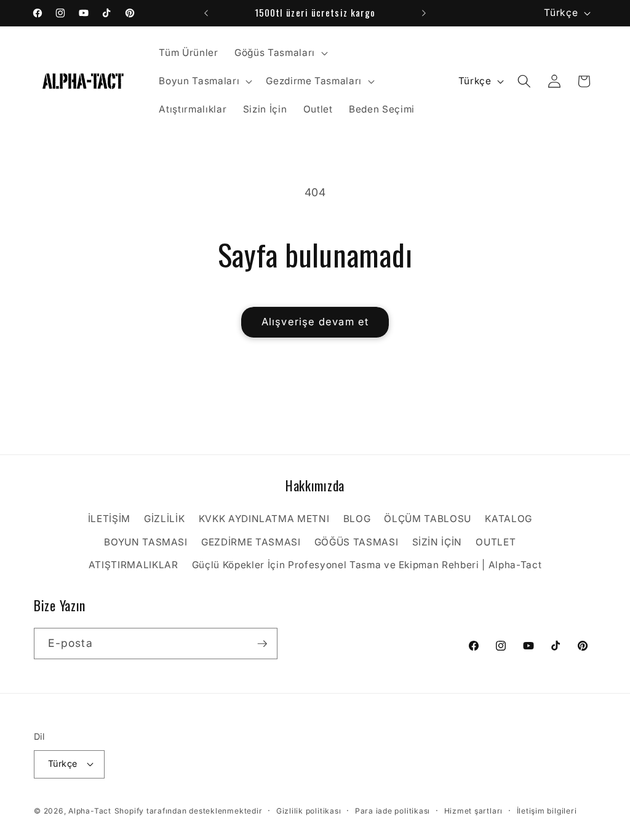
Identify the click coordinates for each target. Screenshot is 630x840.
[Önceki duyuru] (206, 13)
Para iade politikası (392, 810)
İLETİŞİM (109, 519)
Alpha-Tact (89, 810)
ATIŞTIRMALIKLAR (133, 565)
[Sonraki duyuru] (423, 13)
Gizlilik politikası (308, 810)
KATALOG (508, 519)
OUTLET (496, 542)
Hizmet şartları (473, 810)
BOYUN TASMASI (146, 542)
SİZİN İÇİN (437, 542)
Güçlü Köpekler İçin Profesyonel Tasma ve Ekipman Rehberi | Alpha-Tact (367, 565)
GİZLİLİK (164, 519)
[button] (279, 53)
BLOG (357, 519)
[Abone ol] (262, 644)
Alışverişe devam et (315, 321)
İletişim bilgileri (547, 810)
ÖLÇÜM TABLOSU (427, 519)
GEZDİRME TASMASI (251, 542)
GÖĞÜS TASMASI (356, 542)
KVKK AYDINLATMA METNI (264, 519)
